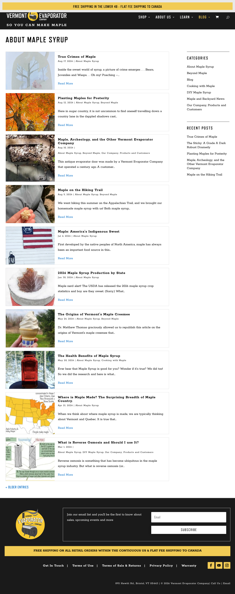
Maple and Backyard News (205, 99)
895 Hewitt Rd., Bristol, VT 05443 (136, 583)
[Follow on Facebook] (211, 565)
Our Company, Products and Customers (126, 153)
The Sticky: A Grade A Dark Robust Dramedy (206, 145)
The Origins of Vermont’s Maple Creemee (94, 314)
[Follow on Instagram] (227, 565)
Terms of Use (83, 566)
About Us (163, 17)
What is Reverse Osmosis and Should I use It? (98, 442)
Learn (185, 17)
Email (226, 583)
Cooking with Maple (114, 360)
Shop (142, 17)
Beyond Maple (109, 102)
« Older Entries (17, 487)
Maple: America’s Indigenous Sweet (89, 231)
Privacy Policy (161, 566)
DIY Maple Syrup (93, 452)
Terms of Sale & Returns (121, 566)
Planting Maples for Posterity (83, 98)
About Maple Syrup (87, 61)
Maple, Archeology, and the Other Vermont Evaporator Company (105, 141)
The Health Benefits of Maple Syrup (89, 356)
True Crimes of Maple (77, 57)
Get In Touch (53, 566)
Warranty (189, 566)
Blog (203, 17)
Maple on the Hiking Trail (80, 190)
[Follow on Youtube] (219, 565)
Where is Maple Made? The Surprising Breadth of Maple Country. (107, 399)
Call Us (215, 583)
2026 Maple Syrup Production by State (91, 273)
